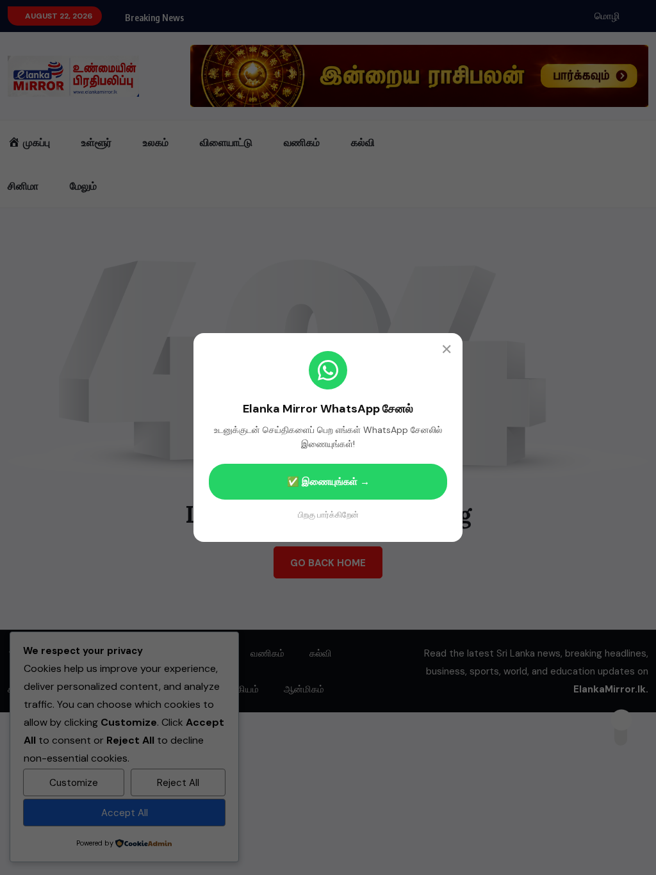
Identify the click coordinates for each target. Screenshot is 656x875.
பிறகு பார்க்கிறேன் (328, 514)
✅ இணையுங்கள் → (328, 481)
